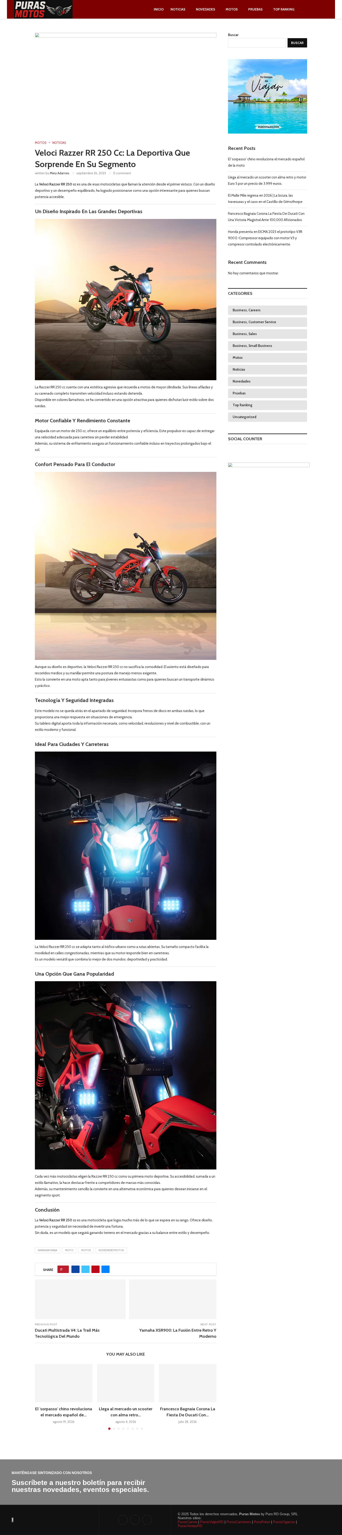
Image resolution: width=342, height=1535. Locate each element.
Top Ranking (284, 9)
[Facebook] (308, 9)
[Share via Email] (105, 1269)
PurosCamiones (238, 1522)
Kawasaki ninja (47, 1250)
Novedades (205, 9)
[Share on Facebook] (75, 1269)
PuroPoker (261, 1522)
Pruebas (255, 9)
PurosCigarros (283, 1522)
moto (69, 1250)
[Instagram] (314, 9)
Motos (232, 9)
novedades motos (111, 1250)
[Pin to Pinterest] (95, 1269)
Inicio (159, 9)
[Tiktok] (319, 9)
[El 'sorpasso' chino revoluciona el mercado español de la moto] (63, 1383)
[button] (41, 1397)
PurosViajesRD (211, 1522)
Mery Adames (59, 173)
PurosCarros (187, 1522)
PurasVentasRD (190, 1526)
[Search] (325, 9)
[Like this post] (65, 1269)
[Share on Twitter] (85, 1269)
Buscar (233, 35)
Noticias (178, 9)
